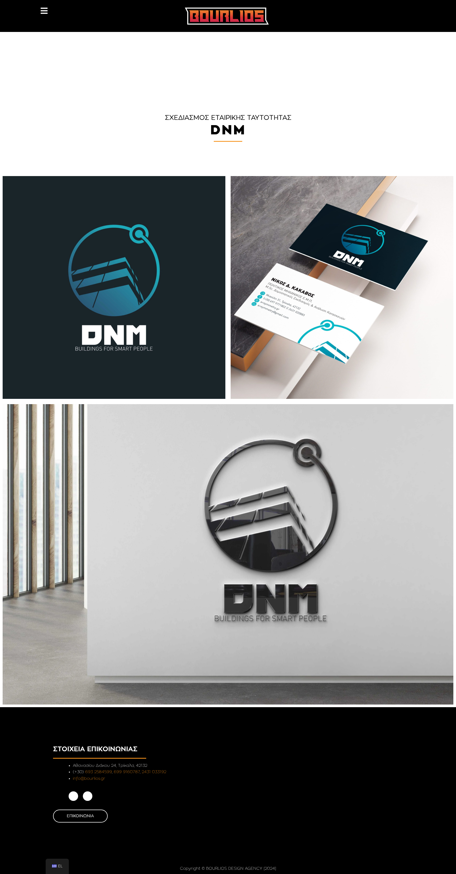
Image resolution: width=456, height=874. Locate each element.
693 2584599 (98, 772)
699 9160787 (127, 772)
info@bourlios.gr (89, 779)
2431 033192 (154, 772)
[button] (44, 10)
